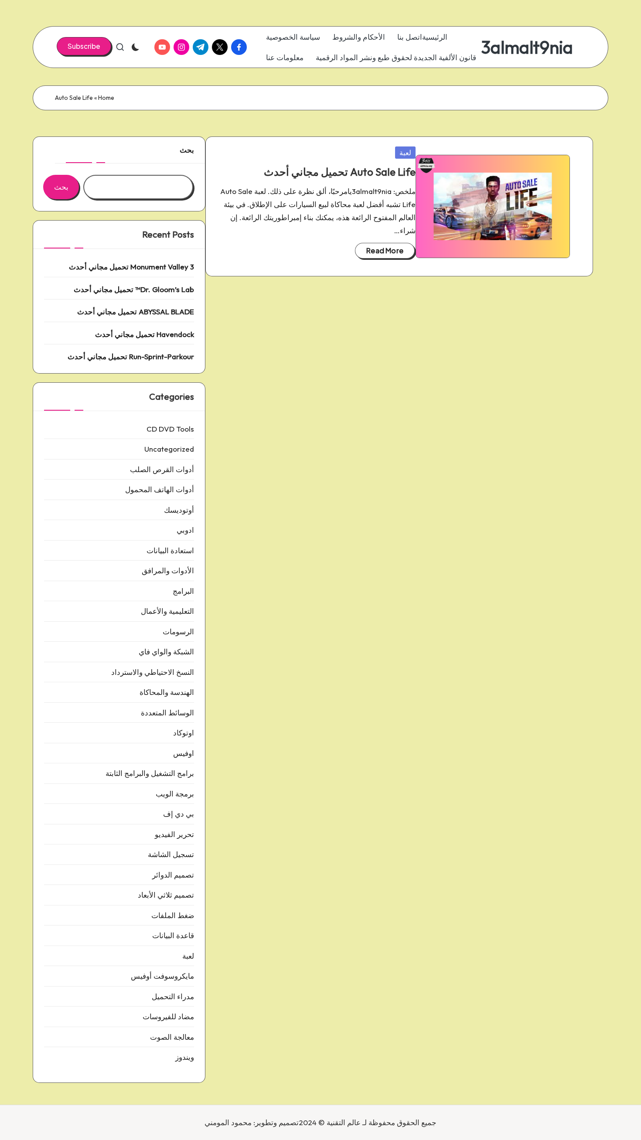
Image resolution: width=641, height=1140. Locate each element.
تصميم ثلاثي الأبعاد (166, 894)
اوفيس (183, 753)
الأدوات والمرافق (168, 570)
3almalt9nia (527, 47)
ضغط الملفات (172, 915)
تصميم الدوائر (173, 874)
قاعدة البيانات (173, 935)
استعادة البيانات (170, 550)
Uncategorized (169, 448)
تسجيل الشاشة (171, 854)
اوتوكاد (183, 732)
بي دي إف (178, 813)
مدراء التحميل (173, 996)
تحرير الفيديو (174, 834)
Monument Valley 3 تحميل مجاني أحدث (131, 266)
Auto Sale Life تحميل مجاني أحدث (340, 171)
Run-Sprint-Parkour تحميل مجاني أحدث (131, 356)
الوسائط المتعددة (167, 712)
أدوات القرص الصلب (162, 469)
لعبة (405, 152)
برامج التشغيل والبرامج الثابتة (150, 773)
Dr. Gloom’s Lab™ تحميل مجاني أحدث (134, 289)
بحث (187, 149)
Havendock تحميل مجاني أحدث (144, 334)
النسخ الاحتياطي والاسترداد (152, 672)
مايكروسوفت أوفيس (162, 975)
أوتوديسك (179, 509)
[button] (84, 46)
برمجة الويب (175, 793)
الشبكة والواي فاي (166, 651)
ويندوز (184, 1057)
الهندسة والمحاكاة (167, 692)
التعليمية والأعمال (167, 611)
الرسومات (178, 631)
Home (106, 98)
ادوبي (185, 529)
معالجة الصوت (172, 1036)
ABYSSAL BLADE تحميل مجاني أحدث (135, 311)
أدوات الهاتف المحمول (159, 489)
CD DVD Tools (170, 428)
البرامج (183, 591)
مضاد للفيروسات (168, 1016)
